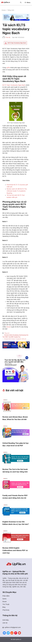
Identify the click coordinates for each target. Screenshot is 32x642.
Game (4, 599)
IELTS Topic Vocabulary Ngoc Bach (13, 85)
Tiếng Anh (10, 10)
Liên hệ (4, 623)
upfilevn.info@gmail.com (13, 627)
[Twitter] (8, 632)
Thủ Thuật (5, 604)
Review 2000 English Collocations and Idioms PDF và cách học (15, 550)
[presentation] (16, 406)
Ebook (8, 327)
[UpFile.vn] (5, 2)
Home (4, 10)
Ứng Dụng (5, 610)
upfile (8, 67)
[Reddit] (12, 632)
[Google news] (19, 632)
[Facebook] (4, 632)
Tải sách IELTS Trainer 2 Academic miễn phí (15, 339)
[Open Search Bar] (20, 2)
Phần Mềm (6, 596)
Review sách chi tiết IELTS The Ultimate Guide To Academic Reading (17, 191)
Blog (3, 607)
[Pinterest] (16, 632)
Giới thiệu (5, 620)
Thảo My (7, 37)
